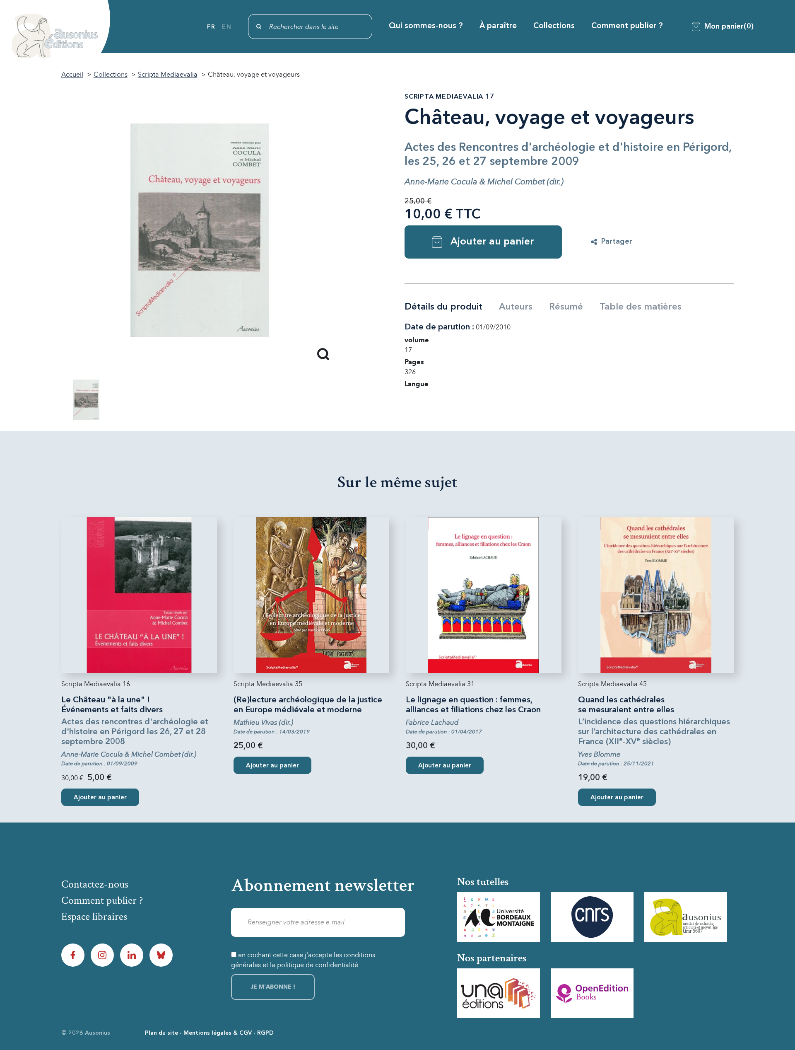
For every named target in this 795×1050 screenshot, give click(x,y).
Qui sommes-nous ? (426, 26)
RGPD (265, 1033)
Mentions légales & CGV (217, 1033)
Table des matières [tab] (641, 307)
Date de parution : (439, 327)
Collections (554, 26)
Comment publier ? (627, 26)
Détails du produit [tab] (443, 307)
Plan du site (161, 1033)
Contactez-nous (94, 884)
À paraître (498, 26)
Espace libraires (94, 917)
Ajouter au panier (492, 242)
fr (211, 27)
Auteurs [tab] (515, 307)
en (226, 27)
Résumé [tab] (566, 307)
